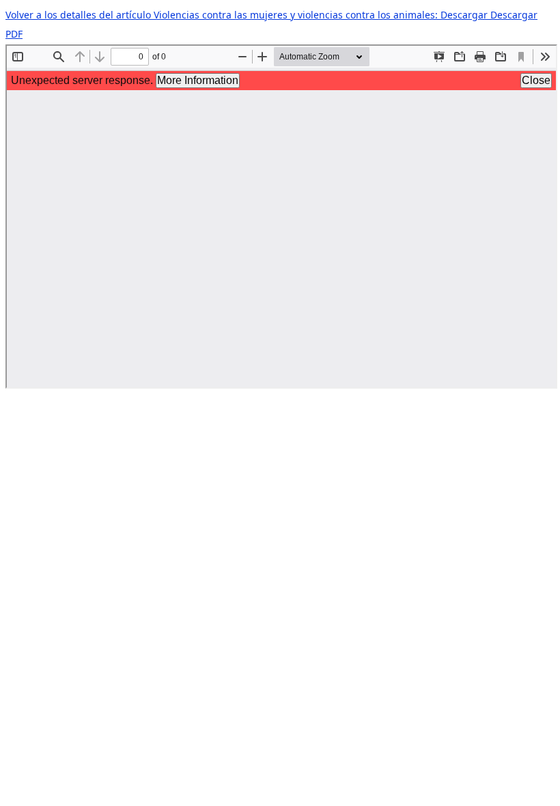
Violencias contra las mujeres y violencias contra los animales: (297, 14)
